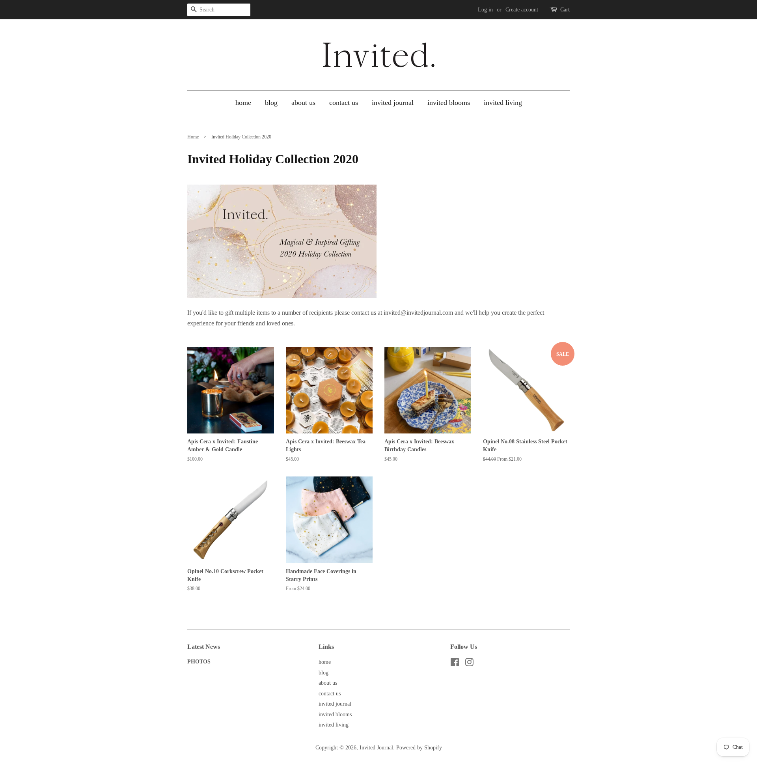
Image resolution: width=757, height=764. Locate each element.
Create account (521, 10)
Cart (565, 10)
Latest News (203, 646)
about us (303, 102)
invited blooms (448, 102)
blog (271, 102)
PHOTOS (199, 662)
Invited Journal (376, 748)
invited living (503, 102)
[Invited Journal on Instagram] (469, 664)
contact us (343, 102)
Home (193, 137)
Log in (485, 10)
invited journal (393, 102)
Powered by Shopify (419, 748)
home (243, 102)
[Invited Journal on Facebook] (454, 664)
